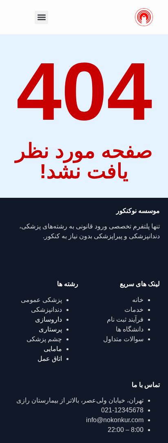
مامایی (53, 348)
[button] (41, 17)
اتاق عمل (50, 358)
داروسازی (48, 319)
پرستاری (50, 329)
